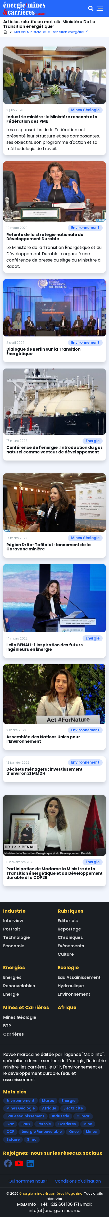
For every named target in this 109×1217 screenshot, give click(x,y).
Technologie (16, 937)
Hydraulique (71, 986)
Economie (13, 946)
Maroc (48, 1100)
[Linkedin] (30, 1163)
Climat (83, 1116)
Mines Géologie (85, 110)
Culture (66, 954)
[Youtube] (19, 1163)
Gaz (10, 1124)
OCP (10, 1131)
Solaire (13, 1139)
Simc (32, 1139)
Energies (14, 967)
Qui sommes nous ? (28, 1181)
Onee (74, 1131)
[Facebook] (8, 1163)
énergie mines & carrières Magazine (51, 1193)
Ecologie (68, 967)
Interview (13, 921)
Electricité (73, 1108)
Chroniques (70, 937)
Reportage (69, 929)
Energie (92, 440)
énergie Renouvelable (42, 1131)
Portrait (11, 929)
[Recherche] (90, 8)
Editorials (68, 921)
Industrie (14, 911)
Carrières (13, 1034)
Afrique (67, 1007)
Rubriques (70, 911)
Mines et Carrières (26, 1007)
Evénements (71, 946)
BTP (7, 1026)
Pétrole (44, 1124)
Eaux (25, 1124)
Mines (91, 1131)
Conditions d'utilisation (78, 1181)
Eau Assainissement (79, 977)
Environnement (85, 227)
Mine (87, 1124)
